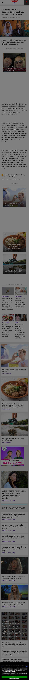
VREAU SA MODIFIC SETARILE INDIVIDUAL (14, 678)
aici (8, 669)
